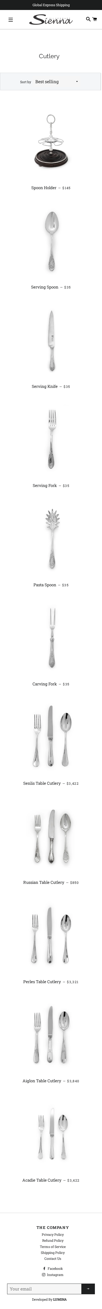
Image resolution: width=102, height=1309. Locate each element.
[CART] (94, 19)
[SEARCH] (88, 19)
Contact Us (52, 1258)
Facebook (55, 1268)
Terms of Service (53, 1246)
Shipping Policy (53, 1252)
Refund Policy (53, 1240)
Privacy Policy (53, 1234)
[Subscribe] (88, 1289)
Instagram (55, 1274)
